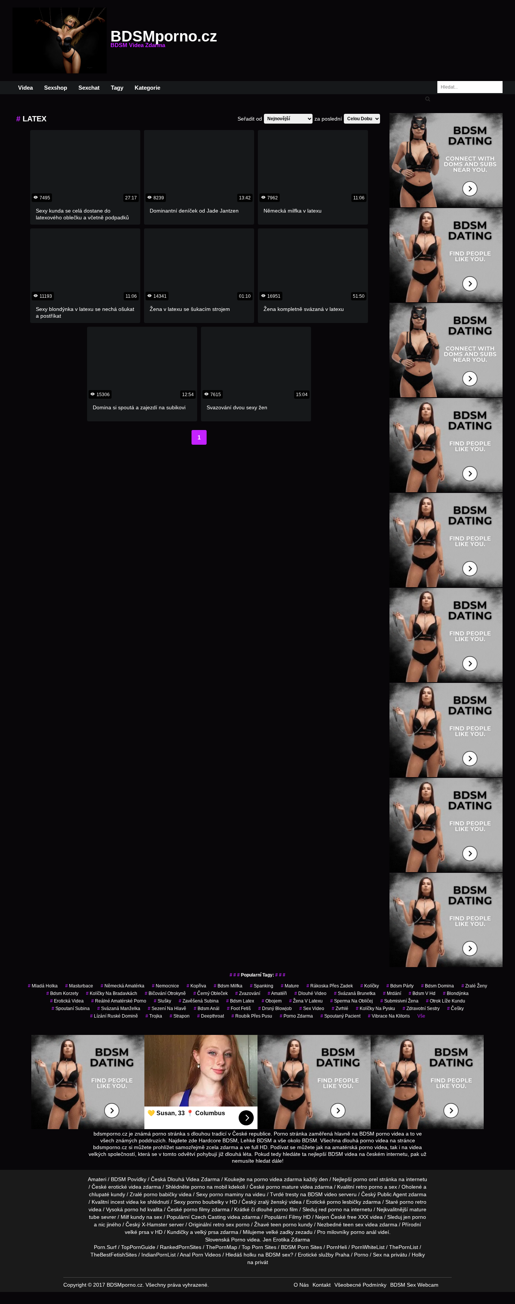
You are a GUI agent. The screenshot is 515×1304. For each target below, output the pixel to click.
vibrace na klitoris (389, 1016)
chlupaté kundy (107, 1194)
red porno (330, 1209)
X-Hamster (154, 1224)
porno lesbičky (344, 1202)
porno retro (413, 1202)
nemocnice (165, 986)
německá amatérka (122, 986)
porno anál (363, 1232)
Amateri (97, 1179)
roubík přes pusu (251, 1016)
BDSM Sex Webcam (414, 1285)
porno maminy (226, 1194)
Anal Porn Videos (200, 1255)
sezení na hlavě (167, 1008)
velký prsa (207, 1232)
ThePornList (403, 1247)
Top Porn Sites (259, 1247)
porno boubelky (205, 1202)
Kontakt (322, 1285)
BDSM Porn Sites (301, 1247)
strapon (180, 1016)
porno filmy (197, 1209)
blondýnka (456, 993)
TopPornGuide (138, 1247)
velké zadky (280, 1232)
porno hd (135, 1209)
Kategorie (147, 87)
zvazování (247, 993)
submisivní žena (399, 1001)
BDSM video (322, 1194)
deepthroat (210, 1016)
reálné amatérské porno (118, 1001)
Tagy (117, 87)
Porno (238, 1240)
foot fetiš (239, 1008)
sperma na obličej (351, 1001)
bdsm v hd (422, 993)
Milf (125, 1217)
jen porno (414, 1217)
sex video (311, 1008)
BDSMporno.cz (163, 41)
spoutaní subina (71, 1008)
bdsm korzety (62, 993)
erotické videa (124, 1187)
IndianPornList (158, 1255)
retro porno (369, 1187)
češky (455, 1008)
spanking (261, 986)
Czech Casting (208, 1217)
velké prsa (137, 1232)
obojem (272, 1001)
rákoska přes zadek (330, 986)
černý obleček (210, 993)
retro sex (223, 1224)
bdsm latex (240, 1001)
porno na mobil (209, 1187)
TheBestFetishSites (113, 1255)
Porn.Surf (105, 1247)
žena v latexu (306, 1001)
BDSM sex (277, 1255)
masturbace (79, 986)
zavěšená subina (199, 1001)
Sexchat (89, 87)
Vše (421, 1016)
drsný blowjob (275, 1008)
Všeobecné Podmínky (360, 1285)
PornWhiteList (368, 1247)
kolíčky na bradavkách (111, 993)
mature (290, 986)
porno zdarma (296, 1016)
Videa (25, 87)
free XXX (357, 1217)
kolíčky (369, 986)
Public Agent (392, 1194)
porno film (286, 1209)
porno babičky (160, 1194)
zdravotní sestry (421, 1008)
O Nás (301, 1285)
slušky (162, 1001)
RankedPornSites (180, 1247)
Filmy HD (300, 1217)
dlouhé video (310, 993)
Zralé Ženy (474, 986)
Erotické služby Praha (323, 1255)
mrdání (392, 993)
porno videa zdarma (278, 1179)
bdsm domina (437, 986)
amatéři (277, 993)
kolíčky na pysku (375, 1008)
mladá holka (43, 986)
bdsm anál (206, 1008)
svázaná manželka (118, 1008)
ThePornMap (221, 1247)
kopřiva (196, 986)
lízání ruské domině (114, 1016)
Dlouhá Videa (183, 1179)
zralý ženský (272, 1202)
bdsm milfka (228, 986)
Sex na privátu (390, 1255)
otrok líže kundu (445, 1001)
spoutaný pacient (340, 1016)
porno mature (282, 1187)
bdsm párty (400, 986)
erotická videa (67, 1001)
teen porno (284, 1224)
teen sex (353, 1224)
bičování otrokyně (165, 993)
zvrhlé (340, 1008)
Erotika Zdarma (291, 1240)
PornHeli (336, 1247)
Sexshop (55, 87)
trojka (154, 1016)
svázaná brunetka (355, 993)
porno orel (365, 1179)
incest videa (124, 1202)
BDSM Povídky (128, 1179)
